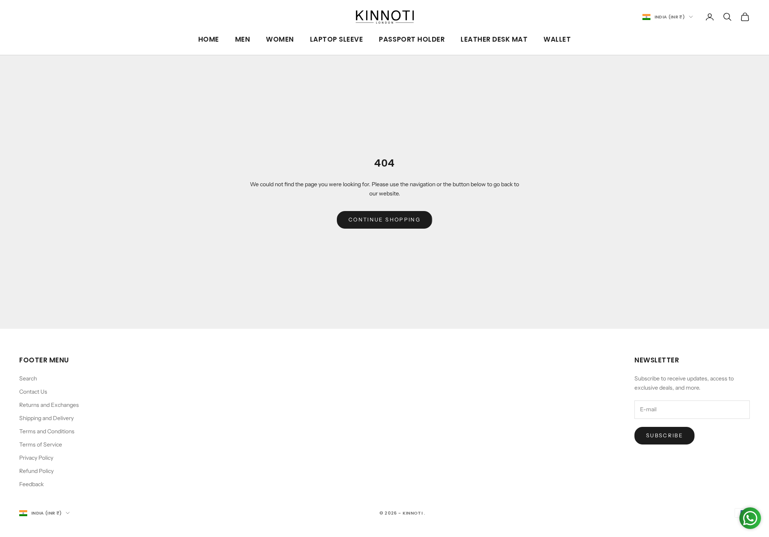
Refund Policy (36, 471)
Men (242, 39)
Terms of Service (40, 444)
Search (28, 378)
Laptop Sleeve (336, 39)
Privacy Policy (36, 457)
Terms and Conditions (46, 431)
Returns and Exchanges (49, 404)
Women (280, 39)
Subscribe (664, 435)
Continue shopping (384, 219)
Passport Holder (412, 39)
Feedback (31, 484)
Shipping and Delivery (46, 418)
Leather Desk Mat (494, 39)
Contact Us (33, 391)
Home (208, 39)
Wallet (557, 39)
